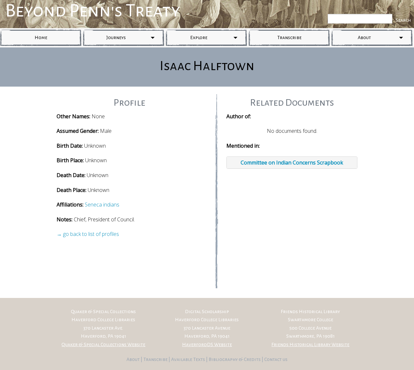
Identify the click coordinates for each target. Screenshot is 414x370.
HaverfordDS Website (207, 344)
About (364, 37)
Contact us (276, 359)
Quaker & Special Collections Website (103, 344)
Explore (198, 37)
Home (41, 37)
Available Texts (188, 359)
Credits (253, 359)
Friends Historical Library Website (310, 344)
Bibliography (223, 359)
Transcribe (289, 37)
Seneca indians (102, 204)
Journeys (116, 37)
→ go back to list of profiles (88, 234)
